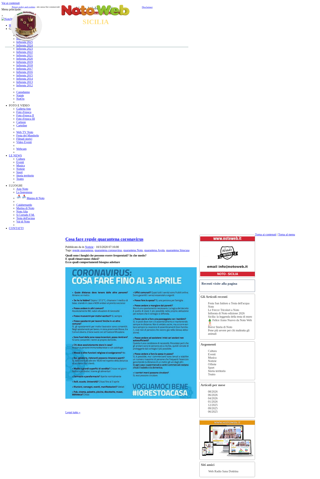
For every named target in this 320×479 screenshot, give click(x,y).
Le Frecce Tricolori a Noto (223, 310)
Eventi (212, 354)
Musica (212, 357)
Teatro (211, 374)
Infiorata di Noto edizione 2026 (226, 313)
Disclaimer (147, 7)
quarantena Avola (154, 250)
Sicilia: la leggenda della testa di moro (230, 316)
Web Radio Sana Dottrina (223, 471)
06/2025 (213, 411)
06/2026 (213, 394)
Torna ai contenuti (265, 234)
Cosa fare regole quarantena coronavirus (104, 239)
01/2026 (213, 401)
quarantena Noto (133, 250)
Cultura (212, 351)
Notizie (212, 361)
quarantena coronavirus (108, 250)
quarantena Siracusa (177, 250)
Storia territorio (217, 371)
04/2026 (213, 398)
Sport (211, 367)
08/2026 (213, 391)
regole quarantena (82, 250)
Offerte (212, 364)
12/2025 (213, 404)
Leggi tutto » (72, 412)
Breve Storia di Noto (220, 327)
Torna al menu (286, 234)
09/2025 (213, 408)
